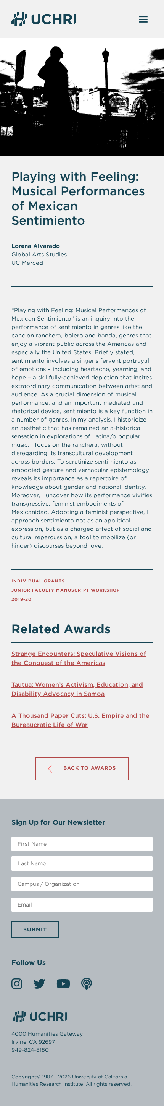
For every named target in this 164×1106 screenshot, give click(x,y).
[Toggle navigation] (143, 19)
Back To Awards (89, 768)
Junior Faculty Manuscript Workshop (65, 590)
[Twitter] (39, 986)
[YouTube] (63, 986)
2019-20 (21, 599)
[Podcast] (86, 986)
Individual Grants (38, 581)
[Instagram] (16, 986)
